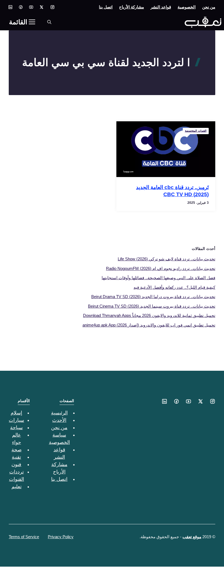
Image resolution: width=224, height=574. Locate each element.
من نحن (208, 7)
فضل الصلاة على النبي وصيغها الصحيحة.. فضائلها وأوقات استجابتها (158, 277)
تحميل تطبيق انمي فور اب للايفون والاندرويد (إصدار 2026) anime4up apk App (148, 325)
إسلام (16, 413)
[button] (49, 22)
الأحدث (59, 420)
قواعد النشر (161, 7)
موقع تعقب (191, 536)
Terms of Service (24, 536)
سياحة (16, 427)
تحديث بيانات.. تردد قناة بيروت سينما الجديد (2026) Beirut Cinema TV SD (151, 306)
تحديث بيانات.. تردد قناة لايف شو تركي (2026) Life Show (166, 259)
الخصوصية (187, 7)
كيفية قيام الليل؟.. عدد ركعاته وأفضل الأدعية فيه (174, 287)
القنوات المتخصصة (196, 130)
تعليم (16, 486)
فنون (16, 464)
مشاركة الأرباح (131, 7)
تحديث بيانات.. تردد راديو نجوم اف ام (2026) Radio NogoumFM (160, 268)
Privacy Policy (60, 536)
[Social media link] (52, 7)
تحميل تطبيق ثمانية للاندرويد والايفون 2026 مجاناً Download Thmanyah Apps (149, 315)
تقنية (16, 457)
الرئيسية (59, 413)
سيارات (16, 420)
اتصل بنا (106, 7)
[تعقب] (203, 22)
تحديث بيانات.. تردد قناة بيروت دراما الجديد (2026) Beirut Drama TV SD (153, 296)
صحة (16, 449)
